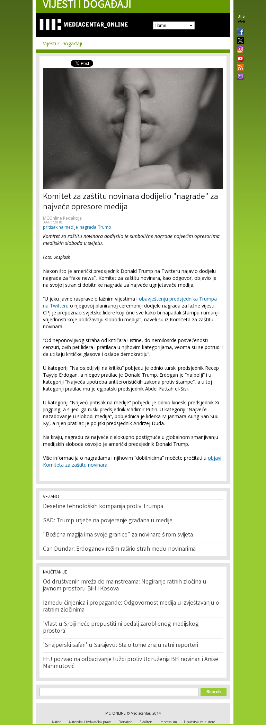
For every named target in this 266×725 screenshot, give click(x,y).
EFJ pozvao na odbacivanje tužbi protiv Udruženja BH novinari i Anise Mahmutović (130, 663)
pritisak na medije (60, 227)
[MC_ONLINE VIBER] (239, 77)
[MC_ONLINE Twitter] (239, 41)
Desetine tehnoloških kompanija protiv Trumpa (103, 506)
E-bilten (146, 721)
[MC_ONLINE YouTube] (239, 58)
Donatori (125, 721)
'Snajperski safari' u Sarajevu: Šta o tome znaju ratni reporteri (120, 645)
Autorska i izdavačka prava (90, 721)
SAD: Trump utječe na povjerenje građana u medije (107, 520)
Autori (57, 721)
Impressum (168, 721)
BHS (241, 16)
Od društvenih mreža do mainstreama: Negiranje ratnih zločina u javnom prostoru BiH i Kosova (124, 586)
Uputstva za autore (199, 721)
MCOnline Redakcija (62, 218)
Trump (104, 227)
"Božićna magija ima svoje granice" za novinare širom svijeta (118, 535)
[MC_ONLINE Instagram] (239, 50)
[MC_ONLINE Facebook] (239, 32)
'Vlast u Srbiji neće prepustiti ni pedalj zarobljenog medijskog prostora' (121, 628)
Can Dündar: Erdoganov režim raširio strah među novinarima (119, 549)
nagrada (88, 227)
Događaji (71, 43)
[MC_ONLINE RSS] (239, 68)
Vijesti (49, 43)
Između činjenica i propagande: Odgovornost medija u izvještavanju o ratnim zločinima (131, 607)
